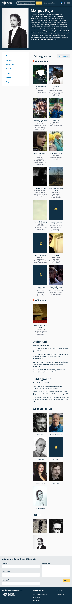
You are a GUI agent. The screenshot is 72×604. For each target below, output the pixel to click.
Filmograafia (10, 56)
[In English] (64, 3)
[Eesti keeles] (61, 3)
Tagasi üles (10, 82)
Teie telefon (6, 580)
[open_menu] (68, 3)
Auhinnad (9, 60)
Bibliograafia (10, 64)
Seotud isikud (10, 69)
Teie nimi (5, 563)
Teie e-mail (6, 572)
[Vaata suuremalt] (15, 28)
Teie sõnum (46, 563)
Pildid (8, 73)
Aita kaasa (9, 77)
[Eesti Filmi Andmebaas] (7, 3)
